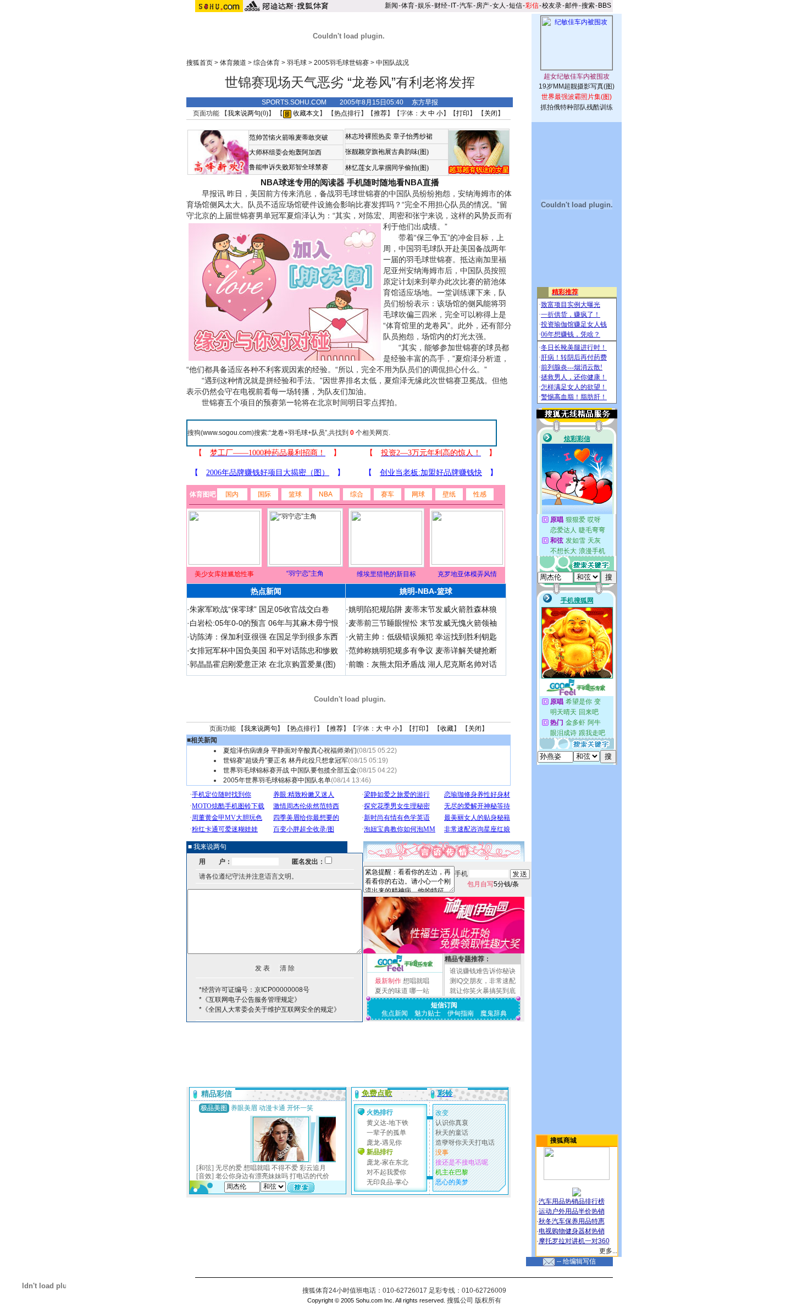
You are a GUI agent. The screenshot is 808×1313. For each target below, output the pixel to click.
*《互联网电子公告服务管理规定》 (250, 999)
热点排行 (347, 113)
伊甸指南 (460, 1013)
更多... (608, 1251)
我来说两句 (260, 728)
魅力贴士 (427, 1013)
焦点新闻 (394, 1013)
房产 (482, 5)
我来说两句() (248, 113)
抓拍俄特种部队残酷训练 (576, 107)
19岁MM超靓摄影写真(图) (577, 86)
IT (453, 5)
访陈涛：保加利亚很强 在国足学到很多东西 (264, 636)
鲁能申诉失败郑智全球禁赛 (288, 167)
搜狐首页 (199, 63)
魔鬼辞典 (493, 1013)
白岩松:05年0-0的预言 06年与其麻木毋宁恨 (264, 623)
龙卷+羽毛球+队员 (298, 433)
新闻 (391, 5)
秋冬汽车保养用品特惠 (572, 1221)
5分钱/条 (493, 884)
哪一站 (419, 991)
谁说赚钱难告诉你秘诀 (483, 971)
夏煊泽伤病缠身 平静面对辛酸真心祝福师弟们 (290, 750)
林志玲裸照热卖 (368, 136)
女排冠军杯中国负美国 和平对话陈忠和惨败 (264, 650)
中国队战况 (392, 63)
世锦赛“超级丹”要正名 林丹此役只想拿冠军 (285, 760)
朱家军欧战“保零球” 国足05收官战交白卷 (259, 609)
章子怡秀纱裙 (413, 136)
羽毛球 (297, 63)
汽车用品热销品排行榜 (572, 1201)
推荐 (380, 113)
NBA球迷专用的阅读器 (303, 182)
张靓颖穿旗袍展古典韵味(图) (387, 152)
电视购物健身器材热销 (572, 1231)
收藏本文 (305, 113)
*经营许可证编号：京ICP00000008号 (254, 990)
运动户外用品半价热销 (572, 1211)
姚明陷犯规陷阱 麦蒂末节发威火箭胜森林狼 (422, 609)
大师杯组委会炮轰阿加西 (285, 152)
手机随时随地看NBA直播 (393, 182)
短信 (515, 5)
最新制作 (388, 981)
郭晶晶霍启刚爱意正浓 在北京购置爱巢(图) (263, 664)
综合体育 (266, 63)
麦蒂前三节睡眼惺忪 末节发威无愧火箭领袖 (422, 623)
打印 (462, 113)
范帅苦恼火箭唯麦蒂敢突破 (288, 137)
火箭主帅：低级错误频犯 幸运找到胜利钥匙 (422, 636)
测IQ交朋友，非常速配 (483, 981)
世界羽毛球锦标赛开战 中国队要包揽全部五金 (290, 770)
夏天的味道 (391, 991)
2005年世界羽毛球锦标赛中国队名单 (277, 780)
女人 (499, 5)
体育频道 (233, 63)
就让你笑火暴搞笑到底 (483, 991)
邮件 (571, 5)
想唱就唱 (416, 981)
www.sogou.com (227, 433)
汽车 (466, 5)
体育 (407, 5)
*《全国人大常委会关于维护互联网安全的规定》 (269, 1009)
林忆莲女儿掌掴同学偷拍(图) (387, 168)
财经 (440, 5)
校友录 (552, 5)
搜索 (588, 5)
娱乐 (424, 5)
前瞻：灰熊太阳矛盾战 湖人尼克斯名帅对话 (422, 664)
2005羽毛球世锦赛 (341, 63)
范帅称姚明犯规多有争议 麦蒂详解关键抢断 (422, 650)
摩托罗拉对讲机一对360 (574, 1241)
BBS (604, 5)
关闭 (490, 113)
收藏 (446, 728)
